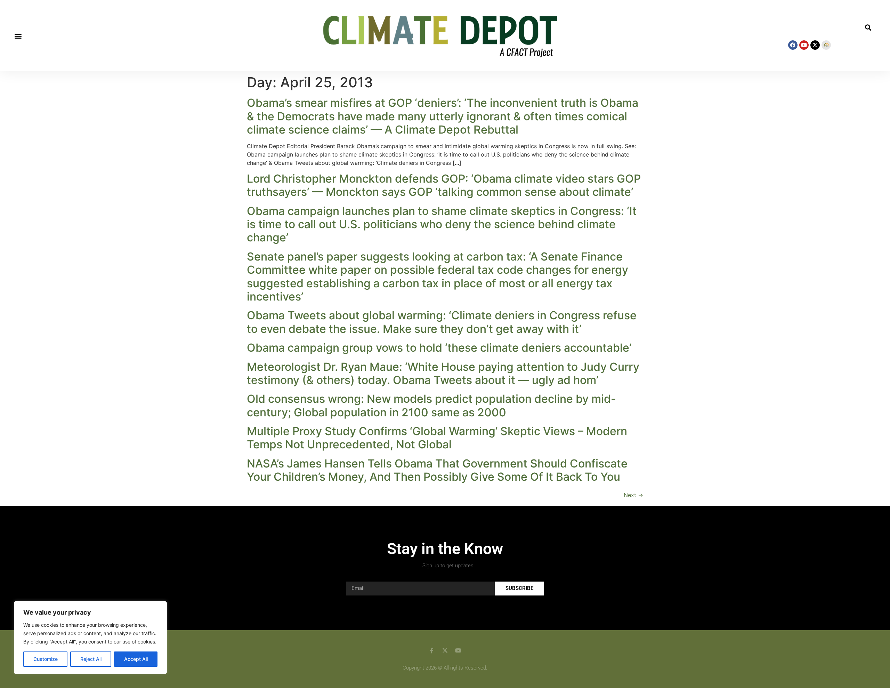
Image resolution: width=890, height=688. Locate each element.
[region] (90, 637)
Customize (45, 659)
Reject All (91, 659)
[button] (18, 35)
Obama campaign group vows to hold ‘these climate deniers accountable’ (439, 347)
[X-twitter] (815, 45)
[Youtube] (804, 45)
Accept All (136, 659)
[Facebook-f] (432, 650)
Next (633, 494)
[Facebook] (793, 45)
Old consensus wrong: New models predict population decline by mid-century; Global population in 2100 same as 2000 (431, 405)
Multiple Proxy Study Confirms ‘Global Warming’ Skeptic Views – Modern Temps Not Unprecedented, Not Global (437, 437)
